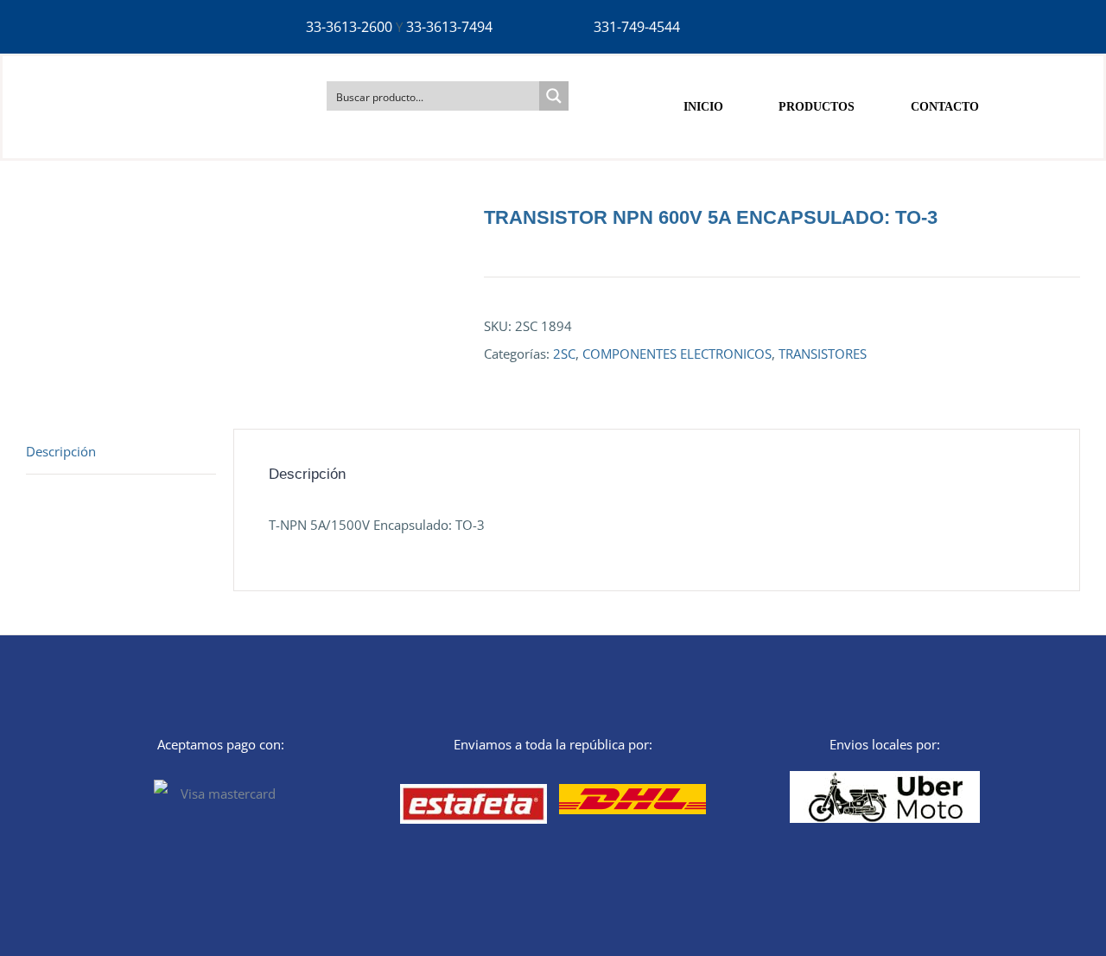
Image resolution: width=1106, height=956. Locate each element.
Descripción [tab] (61, 451)
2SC (564, 353)
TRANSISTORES (823, 353)
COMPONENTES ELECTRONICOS (677, 353)
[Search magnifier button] (554, 96)
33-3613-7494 (449, 26)
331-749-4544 (637, 26)
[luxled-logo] (117, 71)
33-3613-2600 (349, 26)
